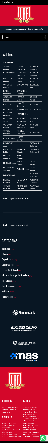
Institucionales (8, 286)
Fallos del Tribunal (10, 270)
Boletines (6, 248)
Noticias (5, 291)
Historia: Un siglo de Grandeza (15, 275)
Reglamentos (7, 296)
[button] (43, 438)
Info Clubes (7, 280)
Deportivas (6, 259)
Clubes (5, 254)
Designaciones (8, 264)
